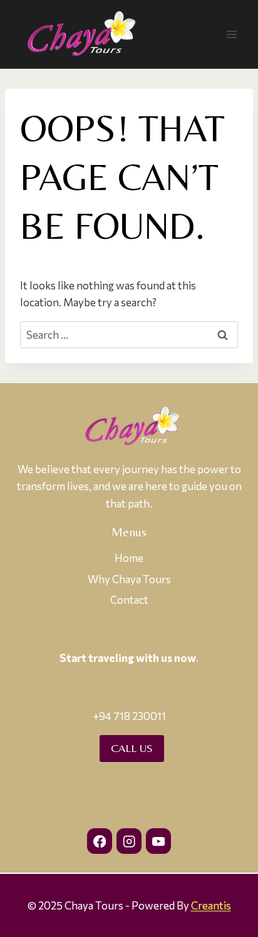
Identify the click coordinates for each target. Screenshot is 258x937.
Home (129, 557)
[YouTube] (159, 841)
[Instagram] (129, 841)
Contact (129, 599)
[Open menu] (231, 34)
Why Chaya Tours (129, 579)
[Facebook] (100, 841)
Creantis (211, 905)
